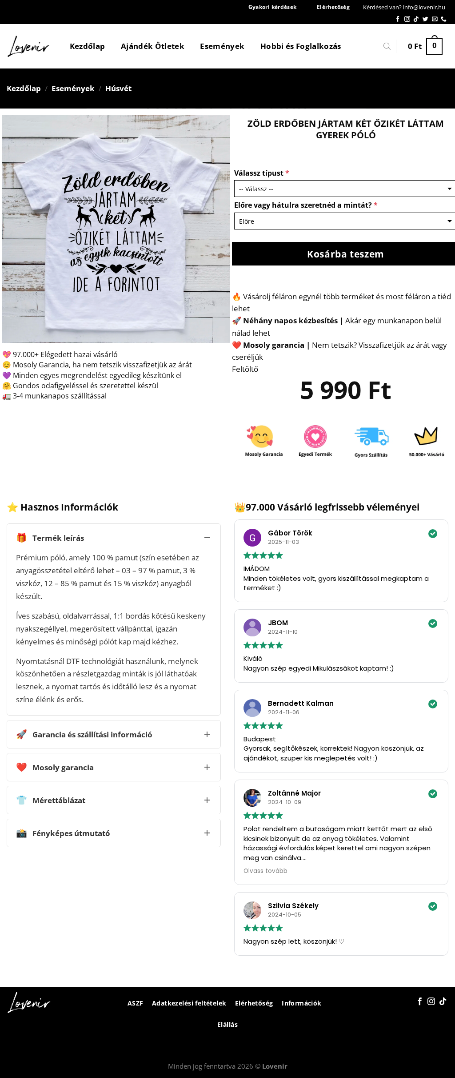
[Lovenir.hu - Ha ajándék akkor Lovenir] (29, 46)
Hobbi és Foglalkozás (300, 46)
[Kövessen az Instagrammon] (407, 19)
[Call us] (444, 19)
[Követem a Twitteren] (425, 19)
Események (222, 46)
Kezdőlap (87, 46)
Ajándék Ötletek (152, 46)
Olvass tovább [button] (265, 871)
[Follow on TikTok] (416, 19)
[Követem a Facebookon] (398, 19)
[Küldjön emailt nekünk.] (435, 19)
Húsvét (118, 88)
